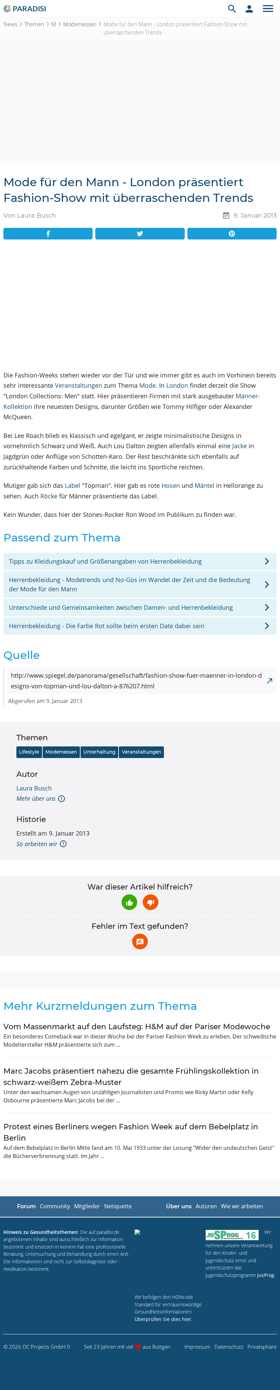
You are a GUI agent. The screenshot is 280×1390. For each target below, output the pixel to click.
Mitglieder (87, 1206)
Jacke (239, 446)
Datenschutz (228, 1346)
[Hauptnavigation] (268, 8)
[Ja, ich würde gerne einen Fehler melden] (140, 941)
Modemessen (79, 24)
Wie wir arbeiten (242, 1206)
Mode (147, 385)
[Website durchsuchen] (232, 8)
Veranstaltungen (78, 385)
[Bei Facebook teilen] (48, 233)
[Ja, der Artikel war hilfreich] (129, 902)
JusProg (265, 1275)
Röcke (48, 496)
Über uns (179, 1206)
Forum (26, 1206)
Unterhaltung (99, 752)
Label (72, 485)
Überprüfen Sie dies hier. (164, 1319)
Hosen (171, 485)
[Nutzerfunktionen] (249, 8)
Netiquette (118, 1206)
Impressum (197, 1346)
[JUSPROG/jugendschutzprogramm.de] (232, 1235)
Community (55, 1206)
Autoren (206, 1206)
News (10, 24)
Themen (34, 24)
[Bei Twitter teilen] (139, 233)
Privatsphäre (262, 1346)
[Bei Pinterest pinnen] (232, 233)
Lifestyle (29, 752)
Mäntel (204, 485)
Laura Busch (34, 788)
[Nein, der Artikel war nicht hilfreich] (150, 902)
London (177, 385)
